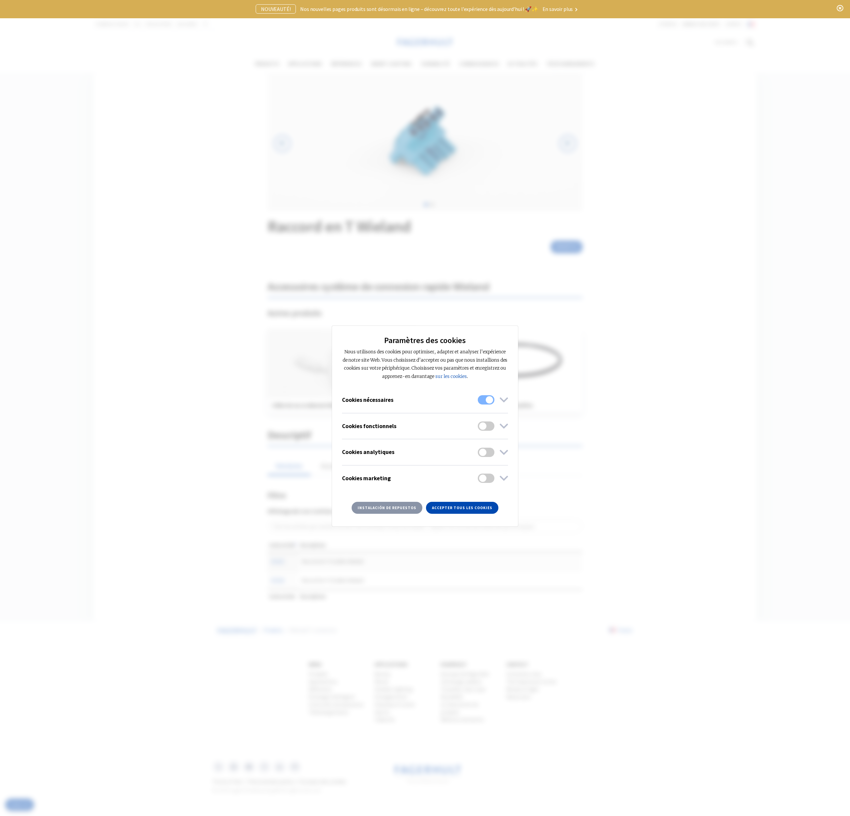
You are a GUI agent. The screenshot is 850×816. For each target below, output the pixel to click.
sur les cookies (451, 376)
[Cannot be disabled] (486, 400)
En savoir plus (558, 9)
